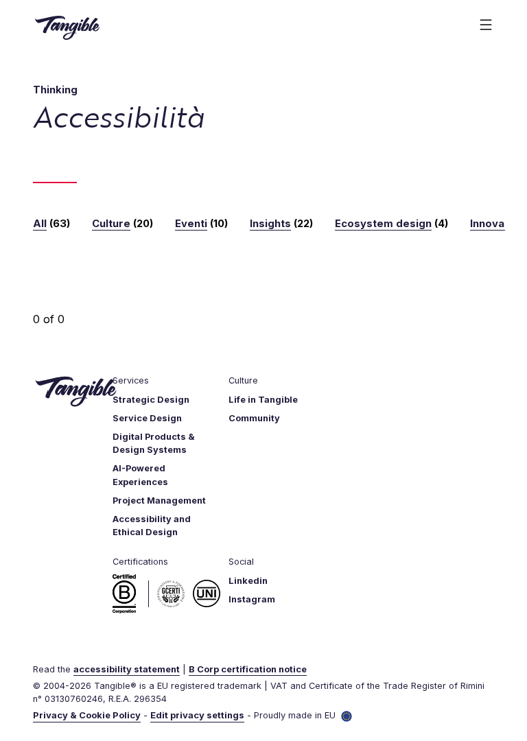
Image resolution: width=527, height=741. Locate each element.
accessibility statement (126, 668)
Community (254, 418)
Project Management (159, 500)
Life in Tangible (263, 400)
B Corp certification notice (248, 668)
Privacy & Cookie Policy (87, 715)
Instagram (252, 599)
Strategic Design (151, 400)
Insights (270, 223)
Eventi (191, 223)
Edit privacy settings (197, 715)
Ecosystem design (383, 223)
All (40, 223)
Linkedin (248, 581)
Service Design (147, 418)
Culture (111, 223)
